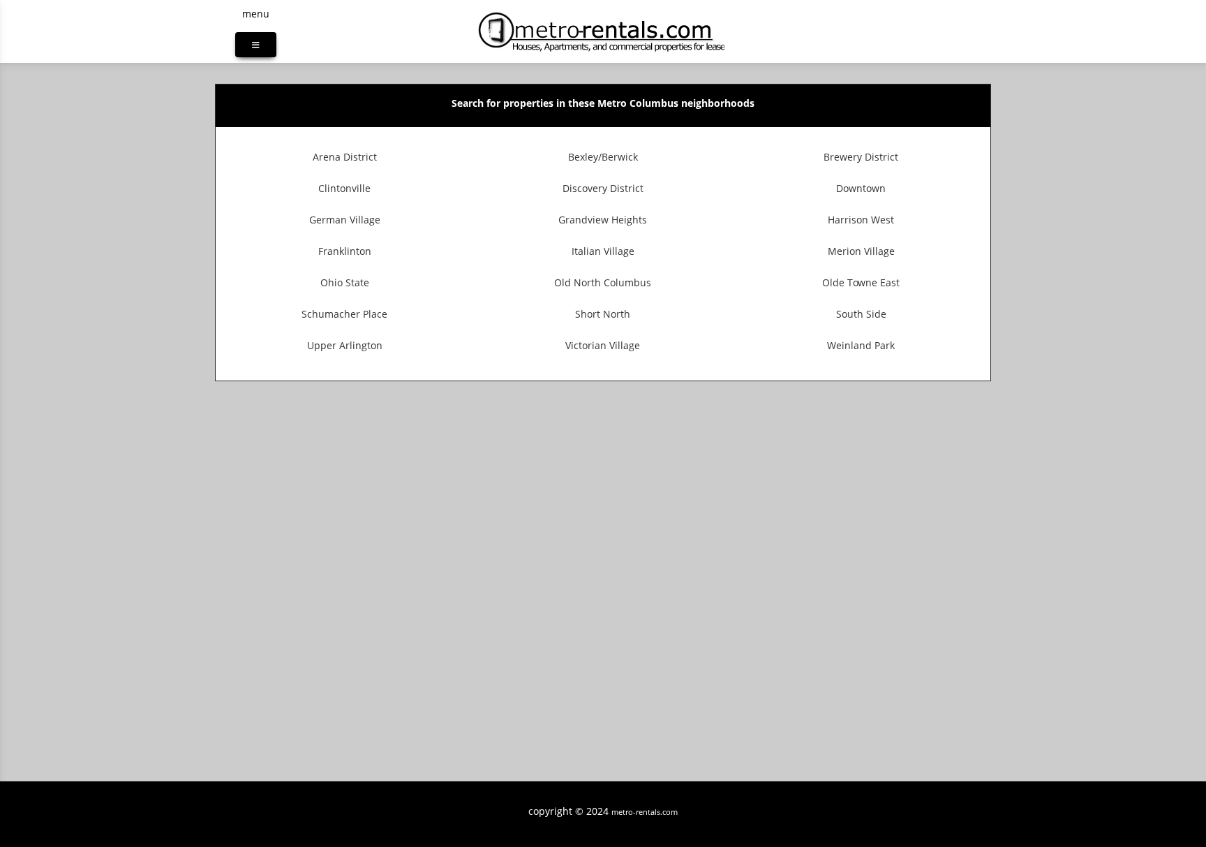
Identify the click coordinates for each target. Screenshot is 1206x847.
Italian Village (603, 251)
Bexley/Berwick (603, 156)
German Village (344, 219)
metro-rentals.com (644, 812)
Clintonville (344, 188)
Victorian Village (602, 345)
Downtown (861, 188)
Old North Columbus (602, 282)
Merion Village (861, 251)
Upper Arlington (344, 345)
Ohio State (344, 282)
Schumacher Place (344, 314)
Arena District (345, 156)
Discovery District (603, 188)
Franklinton (344, 251)
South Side (861, 314)
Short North (602, 314)
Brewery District (861, 156)
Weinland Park (861, 345)
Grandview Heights (602, 219)
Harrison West (861, 219)
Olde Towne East (861, 282)
